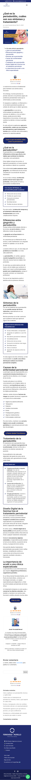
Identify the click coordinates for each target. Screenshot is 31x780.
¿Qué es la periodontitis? (13, 50)
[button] (28, 777)
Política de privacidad (9, 757)
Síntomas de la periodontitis (14, 56)
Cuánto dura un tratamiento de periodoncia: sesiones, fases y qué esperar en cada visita (15, 699)
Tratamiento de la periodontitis (15, 62)
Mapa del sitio (7, 759)
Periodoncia (6, 27)
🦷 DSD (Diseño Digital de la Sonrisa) (13, 741)
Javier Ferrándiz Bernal (10, 25)
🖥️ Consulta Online (8, 743)
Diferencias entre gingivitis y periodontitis (14, 53)
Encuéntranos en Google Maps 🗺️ (12, 762)
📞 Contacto (7, 750)
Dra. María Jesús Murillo (9, 748)
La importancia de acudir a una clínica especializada (15, 69)
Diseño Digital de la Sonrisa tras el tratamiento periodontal (15, 65)
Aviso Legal (7, 755)
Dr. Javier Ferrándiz (8, 745)
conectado (19, 662)
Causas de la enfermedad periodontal (13, 59)
